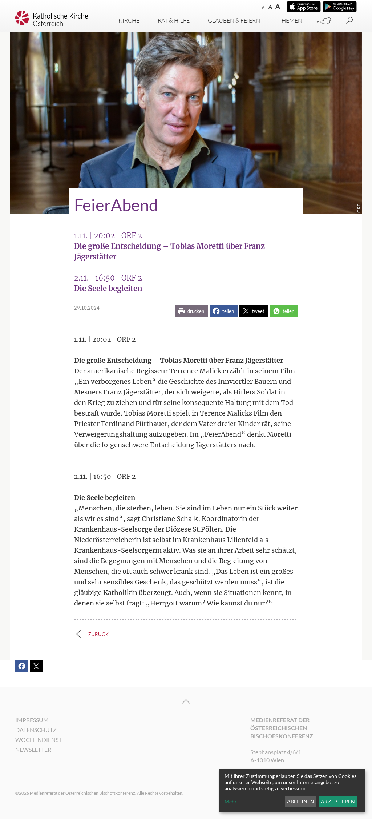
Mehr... (232, 801)
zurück (98, 634)
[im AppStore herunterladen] (304, 6)
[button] (191, 311)
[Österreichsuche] (324, 20)
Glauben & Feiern (234, 20)
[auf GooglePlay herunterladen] (340, 6)
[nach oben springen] (186, 701)
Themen (290, 20)
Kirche (129, 20)
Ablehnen (300, 801)
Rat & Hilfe (174, 20)
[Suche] (349, 20)
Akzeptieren (338, 801)
